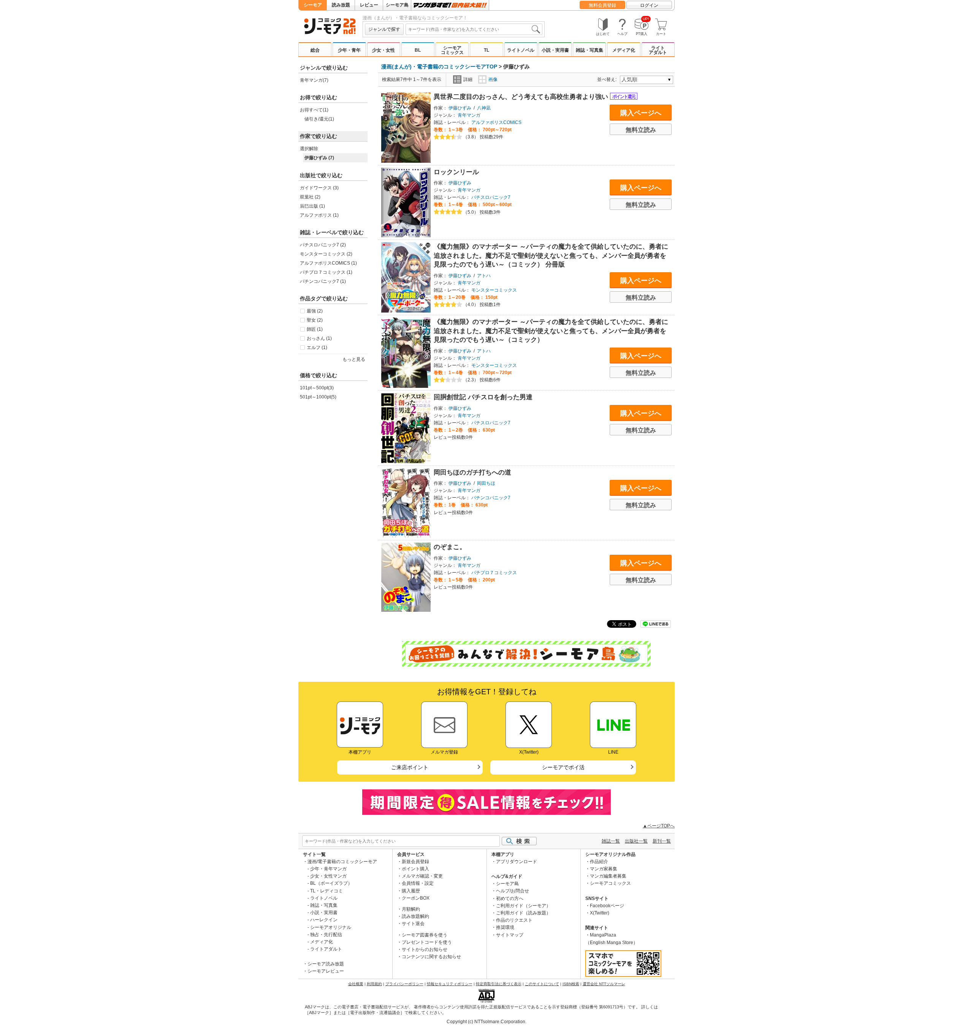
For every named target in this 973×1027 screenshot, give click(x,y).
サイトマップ (509, 935)
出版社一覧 (636, 841)
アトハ (484, 275)
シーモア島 (397, 5)
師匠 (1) (315, 329)
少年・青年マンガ (328, 868)
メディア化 (623, 50)
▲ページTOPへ (659, 826)
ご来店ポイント (409, 767)
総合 (315, 50)
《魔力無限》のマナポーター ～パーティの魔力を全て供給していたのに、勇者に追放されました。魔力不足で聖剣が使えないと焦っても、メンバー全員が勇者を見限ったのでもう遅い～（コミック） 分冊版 (551, 255)
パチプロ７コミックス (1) (326, 272)
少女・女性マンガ (328, 876)
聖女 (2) (315, 320)
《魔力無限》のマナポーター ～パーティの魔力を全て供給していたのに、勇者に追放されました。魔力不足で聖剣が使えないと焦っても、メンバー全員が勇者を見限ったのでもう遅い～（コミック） (551, 330)
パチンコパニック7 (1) (323, 281)
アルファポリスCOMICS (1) (328, 263)
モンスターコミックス (494, 290)
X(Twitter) (599, 913)
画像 (493, 79)
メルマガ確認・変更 (422, 876)
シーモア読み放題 (325, 964)
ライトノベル (520, 50)
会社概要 (355, 984)
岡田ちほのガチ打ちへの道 (472, 472)
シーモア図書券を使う (424, 935)
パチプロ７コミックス (494, 572)
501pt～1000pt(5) (318, 397)
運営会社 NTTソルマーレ (604, 984)
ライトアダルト (658, 50)
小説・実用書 (555, 50)
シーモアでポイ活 (563, 767)
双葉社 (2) (310, 197)
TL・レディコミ (326, 891)
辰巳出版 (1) (312, 206)
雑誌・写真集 (589, 50)
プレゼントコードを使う (427, 942)
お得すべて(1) (314, 110)
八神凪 (484, 108)
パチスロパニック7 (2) (323, 245)
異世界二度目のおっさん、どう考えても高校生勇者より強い (522, 96)
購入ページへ (640, 113)
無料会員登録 (602, 5)
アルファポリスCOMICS (496, 122)
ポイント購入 (415, 868)
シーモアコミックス (452, 50)
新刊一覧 (662, 841)
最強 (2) (315, 311)
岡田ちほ (486, 483)
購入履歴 (411, 891)
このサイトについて (542, 984)
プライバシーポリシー (404, 984)
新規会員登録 (415, 861)
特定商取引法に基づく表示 (498, 984)
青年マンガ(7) (314, 80)
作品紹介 (599, 861)
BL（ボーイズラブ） (331, 883)
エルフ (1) (317, 347)
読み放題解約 (415, 916)
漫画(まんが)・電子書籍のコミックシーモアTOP (439, 66)
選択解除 (309, 148)
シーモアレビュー (325, 971)
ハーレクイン (324, 919)
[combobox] (474, 29)
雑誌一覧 (611, 841)
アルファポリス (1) (319, 215)
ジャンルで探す (384, 29)
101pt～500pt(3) (317, 387)
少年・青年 (349, 50)
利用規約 (374, 984)
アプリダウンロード (516, 861)
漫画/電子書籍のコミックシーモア (342, 861)
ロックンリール (456, 172)
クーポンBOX (415, 898)
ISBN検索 (571, 984)
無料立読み (641, 130)
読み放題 (341, 5)
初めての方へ (509, 898)
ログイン (649, 5)
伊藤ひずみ (459, 108)
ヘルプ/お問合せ (512, 891)
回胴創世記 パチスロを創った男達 (483, 397)
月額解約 (411, 909)
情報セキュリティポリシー (449, 984)
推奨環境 (505, 927)
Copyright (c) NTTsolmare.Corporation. (486, 1021)
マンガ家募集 (603, 868)
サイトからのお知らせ (424, 949)
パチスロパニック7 (490, 197)
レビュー (369, 5)
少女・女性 (383, 50)
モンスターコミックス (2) (326, 254)
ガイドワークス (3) (319, 187)
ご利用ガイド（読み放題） (523, 913)
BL (418, 50)
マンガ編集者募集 (608, 876)
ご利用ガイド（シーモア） (523, 905)
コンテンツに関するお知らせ (431, 956)
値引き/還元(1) (319, 119)
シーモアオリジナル (330, 927)
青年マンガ (469, 115)
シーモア (313, 5)
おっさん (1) (319, 338)
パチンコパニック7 (490, 497)
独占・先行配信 (326, 934)
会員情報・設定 (418, 883)
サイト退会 (413, 923)
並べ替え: (608, 79)
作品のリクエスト (514, 920)
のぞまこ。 (450, 547)
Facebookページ (607, 905)
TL (486, 50)
